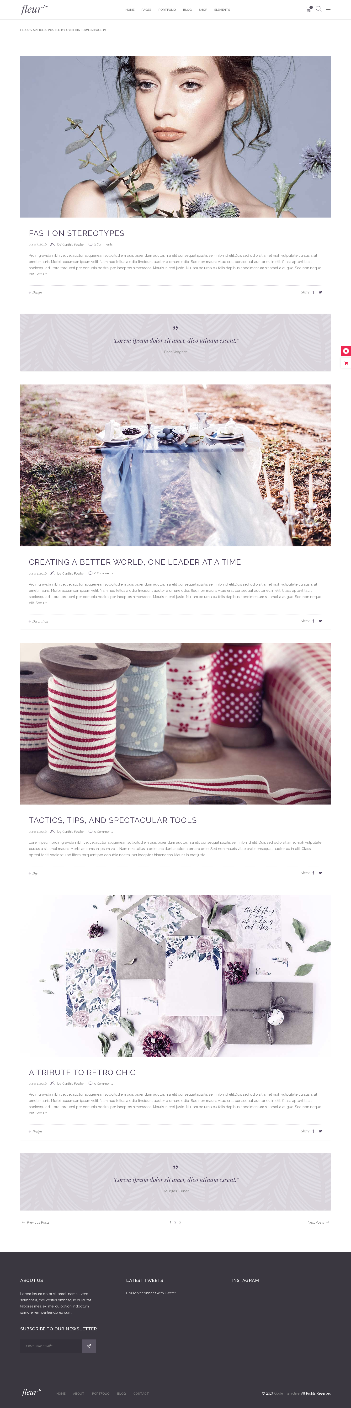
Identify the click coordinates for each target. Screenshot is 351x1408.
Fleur (25, 30)
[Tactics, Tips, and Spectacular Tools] (175, 723)
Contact (141, 1393)
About (79, 1393)
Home (61, 1393)
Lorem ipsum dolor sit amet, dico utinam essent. (176, 340)
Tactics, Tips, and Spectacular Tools (113, 820)
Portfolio (101, 1393)
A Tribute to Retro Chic (82, 1072)
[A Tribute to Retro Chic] (175, 975)
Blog (121, 1393)
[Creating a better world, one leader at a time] (175, 465)
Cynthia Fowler (73, 244)
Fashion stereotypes (76, 233)
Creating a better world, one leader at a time (135, 562)
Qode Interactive (286, 1393)
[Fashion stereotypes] (175, 136)
